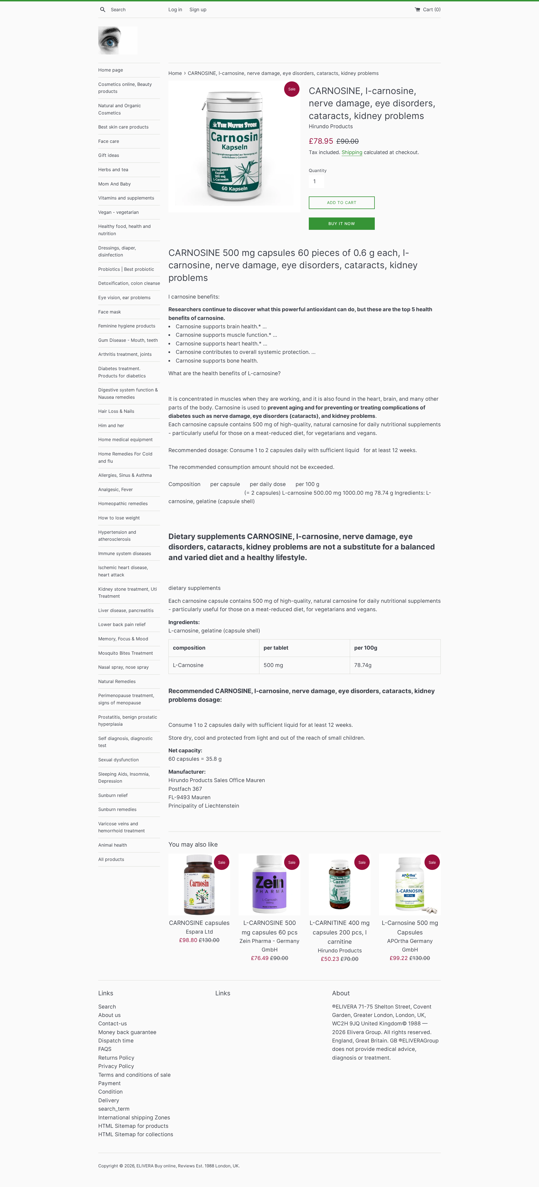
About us (109, 1015)
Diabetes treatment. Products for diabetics (122, 372)
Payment (109, 1083)
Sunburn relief (113, 795)
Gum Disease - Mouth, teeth (128, 340)
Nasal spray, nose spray (123, 667)
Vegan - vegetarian (118, 212)
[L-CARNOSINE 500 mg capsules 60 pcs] (269, 884)
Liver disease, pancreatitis (126, 610)
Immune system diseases (124, 553)
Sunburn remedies (117, 809)
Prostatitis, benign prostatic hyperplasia (127, 720)
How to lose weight (119, 518)
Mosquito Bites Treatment (125, 653)
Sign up (197, 9)
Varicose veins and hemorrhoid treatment (121, 827)
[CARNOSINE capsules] (199, 884)
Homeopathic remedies (123, 503)
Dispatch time (116, 1040)
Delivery (108, 1100)
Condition (110, 1092)
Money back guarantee (127, 1032)
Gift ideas (108, 155)
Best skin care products (123, 127)
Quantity (317, 170)
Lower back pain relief (122, 624)
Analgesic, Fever (115, 489)
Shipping (352, 152)
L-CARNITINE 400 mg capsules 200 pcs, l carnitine (340, 932)
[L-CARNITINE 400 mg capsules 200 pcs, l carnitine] (340, 884)
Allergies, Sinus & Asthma (125, 475)
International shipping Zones (134, 1117)
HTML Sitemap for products (133, 1126)
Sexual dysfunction (118, 759)
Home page (110, 70)
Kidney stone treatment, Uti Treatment (127, 592)
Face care (108, 141)
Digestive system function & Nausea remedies (128, 393)
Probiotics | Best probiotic (126, 269)
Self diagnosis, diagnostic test (125, 741)
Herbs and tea (113, 169)
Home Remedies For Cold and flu (125, 457)
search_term (114, 1109)
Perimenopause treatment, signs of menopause (126, 699)
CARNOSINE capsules (199, 922)
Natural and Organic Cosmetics (119, 109)
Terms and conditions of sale (134, 1075)
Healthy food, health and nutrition (124, 229)
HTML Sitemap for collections (135, 1134)
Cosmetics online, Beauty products (125, 87)
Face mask (109, 312)
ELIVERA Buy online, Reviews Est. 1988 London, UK (187, 1165)
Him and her (111, 425)
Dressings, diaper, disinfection (117, 251)
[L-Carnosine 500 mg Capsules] (410, 884)
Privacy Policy (116, 1066)
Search (107, 1006)
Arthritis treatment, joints (125, 354)
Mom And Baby (114, 184)
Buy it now (341, 223)
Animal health (112, 845)
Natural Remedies (117, 681)
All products (111, 859)
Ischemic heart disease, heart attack (123, 571)
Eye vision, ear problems (124, 297)
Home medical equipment (125, 439)
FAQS (104, 1049)
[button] (304, 382)
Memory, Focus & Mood (123, 638)
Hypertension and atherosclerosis (117, 535)
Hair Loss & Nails (116, 411)
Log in (175, 9)
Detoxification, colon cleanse (129, 283)
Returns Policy (116, 1058)
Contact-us (112, 1023)
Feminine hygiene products (126, 326)
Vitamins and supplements (126, 198)
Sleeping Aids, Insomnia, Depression (124, 777)
